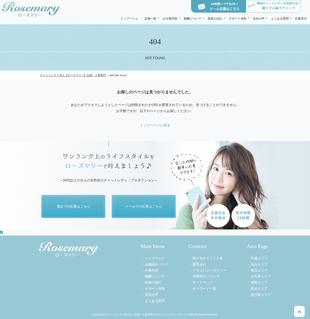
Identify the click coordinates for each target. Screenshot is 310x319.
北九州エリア (261, 276)
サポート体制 (238, 18)
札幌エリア (259, 258)
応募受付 (301, 18)
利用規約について (206, 276)
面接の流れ (215, 18)
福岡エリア (259, 282)
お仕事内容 (170, 18)
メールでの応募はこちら (143, 206)
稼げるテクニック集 (208, 258)
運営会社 (199, 264)
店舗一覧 (150, 18)
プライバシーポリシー (209, 270)
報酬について (192, 18)
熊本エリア (259, 288)
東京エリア (259, 270)
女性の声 (259, 18)
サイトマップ (203, 282)
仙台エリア (259, 264)
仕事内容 (151, 270)
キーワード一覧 (204, 288)
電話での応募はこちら (73, 206)
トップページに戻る (155, 125)
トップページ (129, 18)
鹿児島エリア (261, 294)
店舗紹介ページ (156, 264)
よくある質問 (280, 18)
